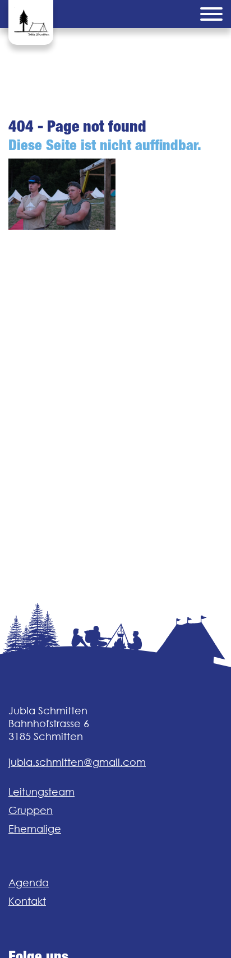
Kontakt (27, 901)
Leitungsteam (41, 792)
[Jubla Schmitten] (30, 22)
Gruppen (30, 810)
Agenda (28, 883)
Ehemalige (34, 829)
